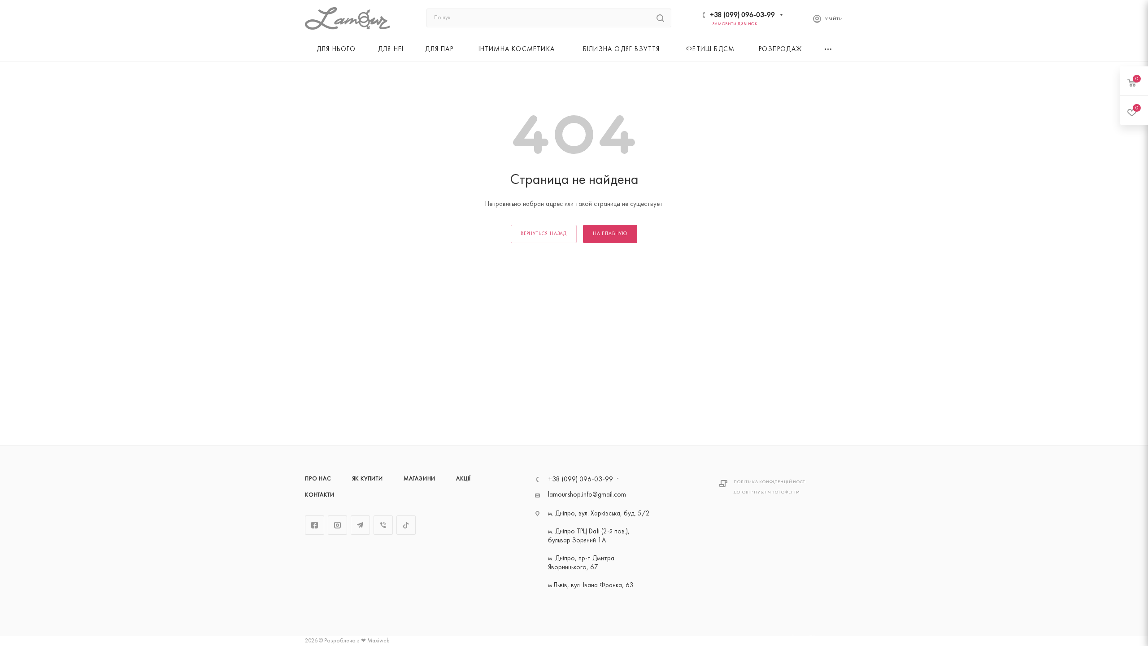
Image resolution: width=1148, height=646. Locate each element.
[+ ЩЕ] (828, 49)
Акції (463, 479)
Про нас (318, 479)
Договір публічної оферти (767, 492)
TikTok (406, 525)
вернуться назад (544, 233)
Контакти (319, 495)
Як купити (367, 479)
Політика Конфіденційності (770, 482)
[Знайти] (660, 18)
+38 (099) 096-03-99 (742, 15)
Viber (383, 525)
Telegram (360, 525)
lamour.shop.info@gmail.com (587, 495)
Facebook (314, 525)
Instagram (337, 525)
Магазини (419, 479)
